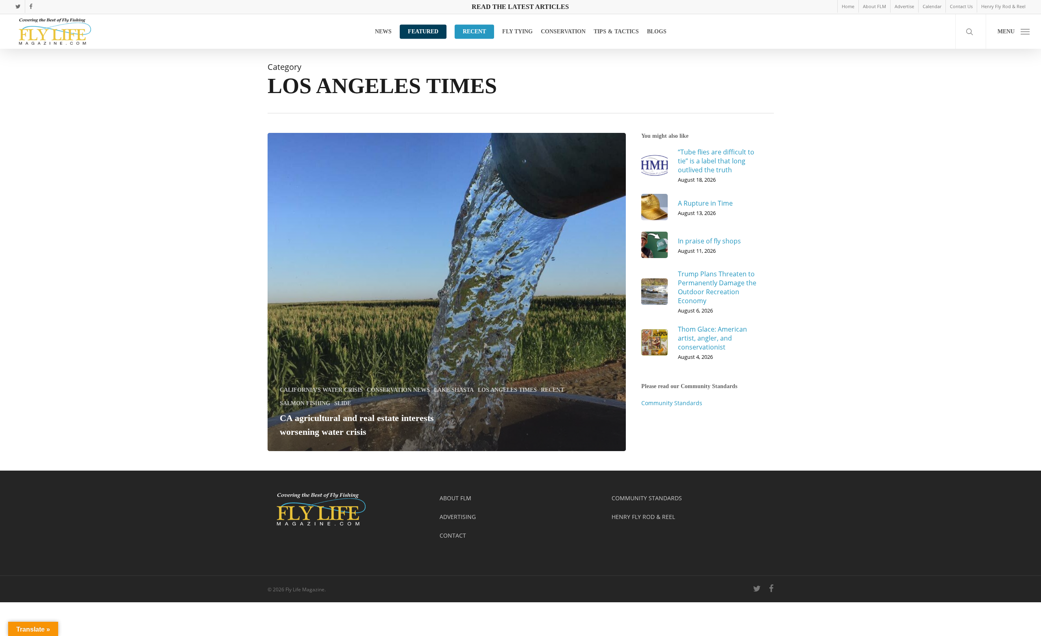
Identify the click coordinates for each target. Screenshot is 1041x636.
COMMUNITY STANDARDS (647, 498)
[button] (1013, 31)
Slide (342, 403)
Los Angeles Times (507, 390)
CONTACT (453, 535)
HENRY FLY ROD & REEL (643, 517)
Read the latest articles (520, 6)
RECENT (552, 390)
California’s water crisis (321, 390)
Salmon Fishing (305, 403)
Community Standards (671, 403)
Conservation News (398, 390)
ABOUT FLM (455, 498)
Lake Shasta (454, 390)
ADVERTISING (458, 517)
